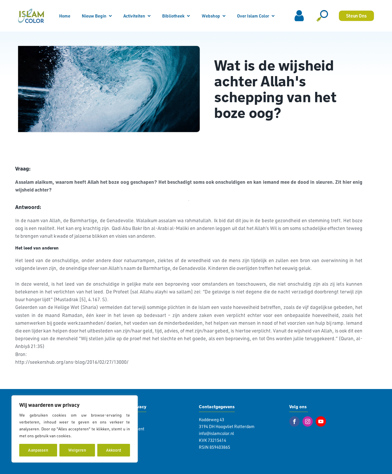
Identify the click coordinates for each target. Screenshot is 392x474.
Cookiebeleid (85, 435)
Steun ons (356, 16)
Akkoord (113, 450)
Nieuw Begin (94, 16)
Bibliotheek (173, 16)
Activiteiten (134, 16)
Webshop (211, 16)
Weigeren (77, 450)
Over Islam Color (253, 16)
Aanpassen (38, 450)
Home (64, 16)
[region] (74, 429)
